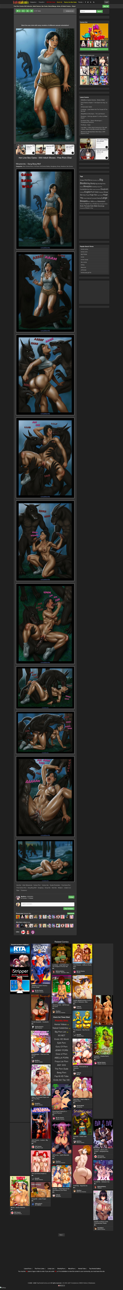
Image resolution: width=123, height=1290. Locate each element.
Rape (17, 890)
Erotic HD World (61, 1039)
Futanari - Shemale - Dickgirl (63, 972)
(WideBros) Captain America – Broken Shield (93, 100)
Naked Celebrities (60, 1027)
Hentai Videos (60, 1024)
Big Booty (91, 183)
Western (87, 208)
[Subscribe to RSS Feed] (90, 2)
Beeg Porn (61, 1072)
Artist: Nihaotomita (27, 885)
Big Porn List (60, 1031)
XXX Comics (38, 1146)
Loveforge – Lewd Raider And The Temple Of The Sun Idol (94, 110)
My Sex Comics (39, 990)
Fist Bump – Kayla (85, 125)
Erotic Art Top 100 (61, 1079)
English (87, 191)
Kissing (99, 198)
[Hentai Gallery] (103, 1010)
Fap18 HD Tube (61, 1076)
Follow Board (71, 913)
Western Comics (39, 992)
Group (58, 166)
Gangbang (53, 166)
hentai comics (84, 249)
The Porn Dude (61, 1068)
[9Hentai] (33, 932)
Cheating (94, 186)
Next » (61, 1235)
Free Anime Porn (66, 885)
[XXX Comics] (23, 932)
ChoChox (58, 1011)
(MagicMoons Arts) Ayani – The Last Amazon (93, 114)
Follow (71, 897)
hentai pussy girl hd (86, 272)
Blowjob (81, 186)
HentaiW (79, 1034)
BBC (92, 180)
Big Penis (102, 183)
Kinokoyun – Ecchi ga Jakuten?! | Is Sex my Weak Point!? (94, 117)
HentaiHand (100, 1228)
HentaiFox (37, 1103)
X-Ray (91, 208)
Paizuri (91, 203)
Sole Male (93, 206)
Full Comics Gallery (45, 166)
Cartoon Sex (45, 885)
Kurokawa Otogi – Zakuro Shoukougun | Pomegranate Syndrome (91, 121)
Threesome (24, 890)
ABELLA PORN (61, 1057)
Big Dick (97, 183)
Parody (78, 972)
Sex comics (84, 262)
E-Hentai (82, 192)
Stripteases (91, 1283)
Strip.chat (29, 149)
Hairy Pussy (86, 195)
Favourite (41, 2)
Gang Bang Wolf (32, 888)
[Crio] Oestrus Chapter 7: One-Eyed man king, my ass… (94, 103)
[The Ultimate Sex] (20, 961)
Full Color (36, 166)
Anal (24, 166)
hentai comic (84, 252)
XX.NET (61, 1035)
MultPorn (37, 1060)
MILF (89, 201)
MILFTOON (84, 254)
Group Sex (47, 888)
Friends (80, 2)
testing (82, 265)
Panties (95, 204)
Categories (33, 2)
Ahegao (82, 180)
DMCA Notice (83, 1283)
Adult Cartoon (38, 1028)
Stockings (101, 206)
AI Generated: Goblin (86, 107)
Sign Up (106, 6)
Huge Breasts (100, 195)
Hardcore (63, 166)
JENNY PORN (61, 1050)
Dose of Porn (61, 1053)
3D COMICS (38, 1205)
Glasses (101, 192)
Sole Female (85, 206)
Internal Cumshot (91, 198)
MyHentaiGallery (60, 971)
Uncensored (82, 208)
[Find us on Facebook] (85, 2)
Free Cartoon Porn (21, 888)
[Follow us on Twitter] (88, 2)
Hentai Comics (39, 1062)
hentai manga (84, 259)
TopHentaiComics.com (43, 1283)
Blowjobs (87, 186)
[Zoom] (27, 10)
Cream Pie (99, 186)
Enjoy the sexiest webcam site (30, 147)
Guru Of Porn (61, 1046)
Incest (85, 198)
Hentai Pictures (39, 1179)
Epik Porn (61, 1042)
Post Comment (69, 908)
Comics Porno (29, 166)
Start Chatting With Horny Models (70, 147)
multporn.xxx (69, 11)
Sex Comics (70, 166)
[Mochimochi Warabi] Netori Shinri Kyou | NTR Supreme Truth (93, 132)
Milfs (92, 201)
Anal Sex (18, 885)
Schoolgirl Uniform (104, 203)
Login (106, 2)
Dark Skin (89, 189)
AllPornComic (38, 1203)
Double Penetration (55, 885)
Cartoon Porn (37, 885)
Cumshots (83, 189)
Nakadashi (101, 201)
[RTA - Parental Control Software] (20, 949)
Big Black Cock (96, 180)
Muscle (95, 201)
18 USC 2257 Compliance (70, 1283)
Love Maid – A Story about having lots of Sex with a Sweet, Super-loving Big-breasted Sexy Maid (94, 128)
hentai (82, 257)
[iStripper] (20, 981)
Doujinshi (104, 189)
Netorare (82, 204)
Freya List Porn (61, 1061)
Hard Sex (54, 888)
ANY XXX (61, 1064)
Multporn (60, 888)
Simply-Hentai (80, 1105)
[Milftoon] (28, 932)
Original (86, 204)
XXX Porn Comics (60, 1012)
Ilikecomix (83, 267)
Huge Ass (93, 194)
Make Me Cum (50, 146)
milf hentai (83, 270)
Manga (78, 1074)
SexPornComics (39, 1026)
